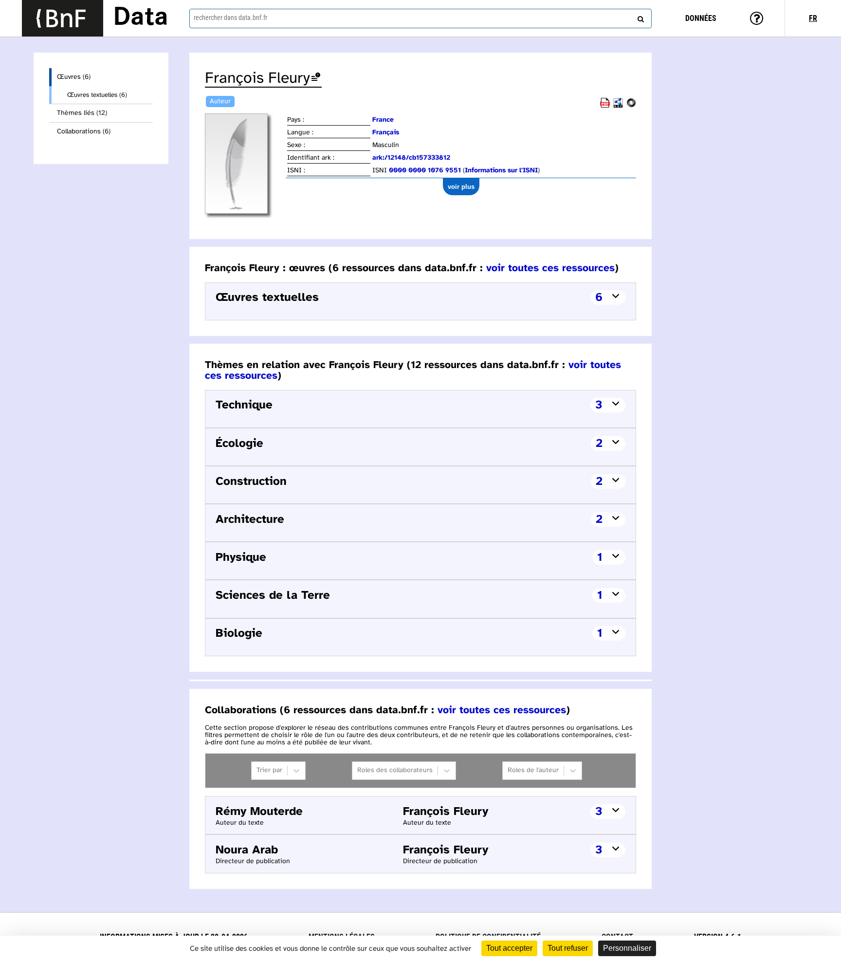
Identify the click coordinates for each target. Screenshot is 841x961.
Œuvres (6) (74, 77)
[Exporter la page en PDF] (605, 106)
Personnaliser (627, 948)
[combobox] (420, 18)
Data (140, 18)
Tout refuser (568, 948)
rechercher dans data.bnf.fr (230, 17)
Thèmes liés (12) (82, 113)
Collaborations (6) (83, 131)
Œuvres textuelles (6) (97, 95)
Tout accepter (509, 948)
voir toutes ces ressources (550, 268)
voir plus (461, 186)
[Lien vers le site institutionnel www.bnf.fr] (62, 18)
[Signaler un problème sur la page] (316, 79)
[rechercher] (639, 17)
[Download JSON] (631, 106)
